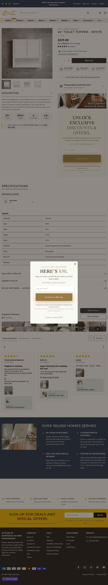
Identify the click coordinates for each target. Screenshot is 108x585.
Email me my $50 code (54, 297)
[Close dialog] (75, 264)
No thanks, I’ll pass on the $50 (54, 317)
